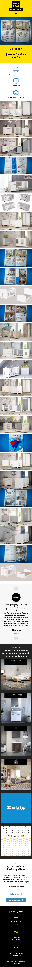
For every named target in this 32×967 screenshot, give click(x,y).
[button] (16, 14)
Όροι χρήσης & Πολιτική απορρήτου (16, 961)
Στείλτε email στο (16, 922)
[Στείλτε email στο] (16, 917)
